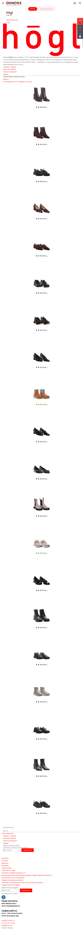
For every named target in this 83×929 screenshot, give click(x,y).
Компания (5, 858)
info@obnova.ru (7, 925)
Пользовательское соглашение (13, 878)
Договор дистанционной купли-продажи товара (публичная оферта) (27, 875)
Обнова (32, 9)
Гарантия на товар (8, 870)
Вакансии (5, 863)
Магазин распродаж (46, 9)
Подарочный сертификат (11, 885)
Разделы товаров (9, 67)
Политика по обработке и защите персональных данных (22, 882)
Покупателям (6, 868)
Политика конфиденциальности (13, 873)
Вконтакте (4, 897)
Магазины (5, 865)
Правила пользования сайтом (12, 880)
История (5, 861)
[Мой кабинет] (75, 3)
